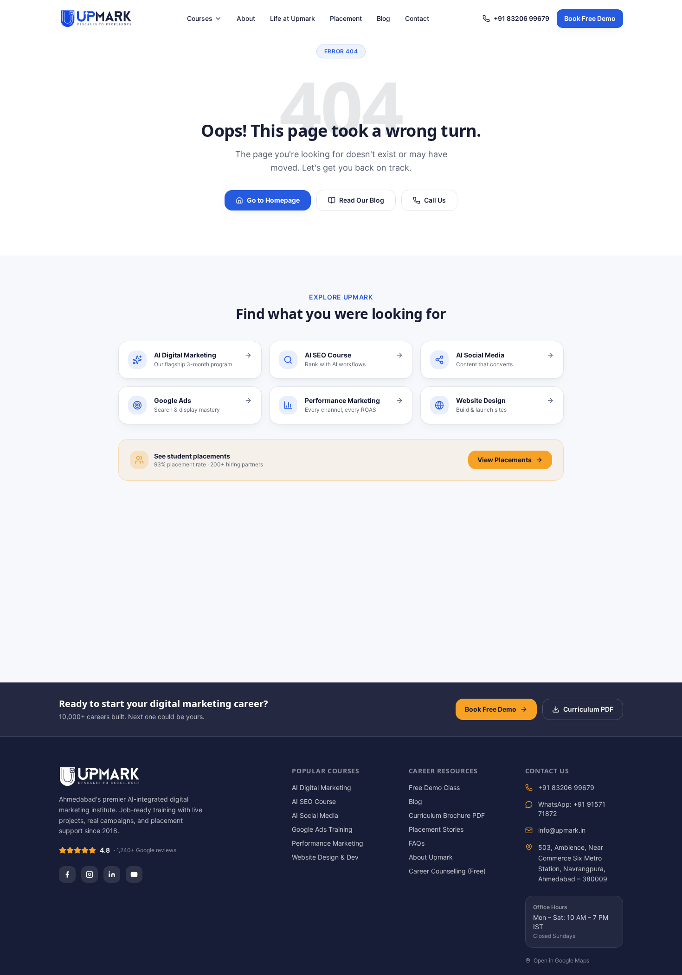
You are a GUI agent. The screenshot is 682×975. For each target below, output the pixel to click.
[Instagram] (89, 874)
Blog (383, 18)
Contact (417, 18)
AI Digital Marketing (321, 787)
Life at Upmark (292, 18)
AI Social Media (315, 815)
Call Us (435, 200)
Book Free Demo (590, 18)
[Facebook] (67, 874)
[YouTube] (134, 874)
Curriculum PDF (588, 709)
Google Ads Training (322, 829)
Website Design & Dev (325, 857)
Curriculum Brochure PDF (447, 815)
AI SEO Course (314, 801)
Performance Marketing (327, 843)
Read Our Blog (361, 200)
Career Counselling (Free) (447, 871)
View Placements (504, 460)
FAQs (417, 843)
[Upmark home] (96, 18)
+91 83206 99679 (521, 18)
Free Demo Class (434, 787)
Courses (199, 18)
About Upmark (431, 857)
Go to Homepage (273, 200)
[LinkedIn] (111, 874)
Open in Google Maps (561, 960)
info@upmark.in (561, 830)
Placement (346, 18)
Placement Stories (436, 829)
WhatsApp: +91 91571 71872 (571, 808)
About (246, 18)
